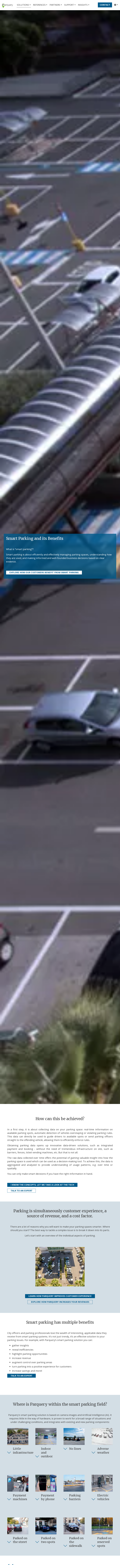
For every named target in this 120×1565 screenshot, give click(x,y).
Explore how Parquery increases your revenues (60, 1301)
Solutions (23, 4)
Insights (83, 4)
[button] (116, 4)
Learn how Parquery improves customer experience (60, 1296)
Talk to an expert (21, 1190)
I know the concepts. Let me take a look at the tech (42, 1184)
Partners (55, 4)
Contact (105, 4)
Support (69, 4)
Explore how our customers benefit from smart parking (44, 572)
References (39, 4)
